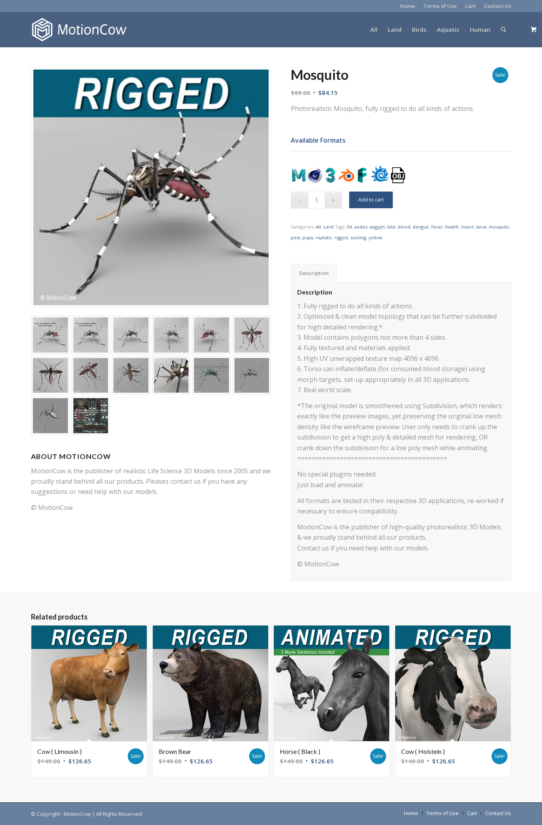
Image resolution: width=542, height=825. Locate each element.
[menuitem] (407, 6)
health (452, 227)
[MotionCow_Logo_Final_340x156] (79, 29)
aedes (360, 227)
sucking (358, 237)
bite (391, 227)
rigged (341, 237)
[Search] (503, 29)
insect (467, 227)
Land (328, 227)
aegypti (377, 227)
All (318, 227)
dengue (421, 227)
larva (481, 227)
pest (295, 237)
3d (349, 227)
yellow (375, 237)
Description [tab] (314, 273)
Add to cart (371, 199)
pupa (307, 237)
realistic (323, 237)
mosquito (499, 227)
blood (404, 227)
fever (437, 227)
